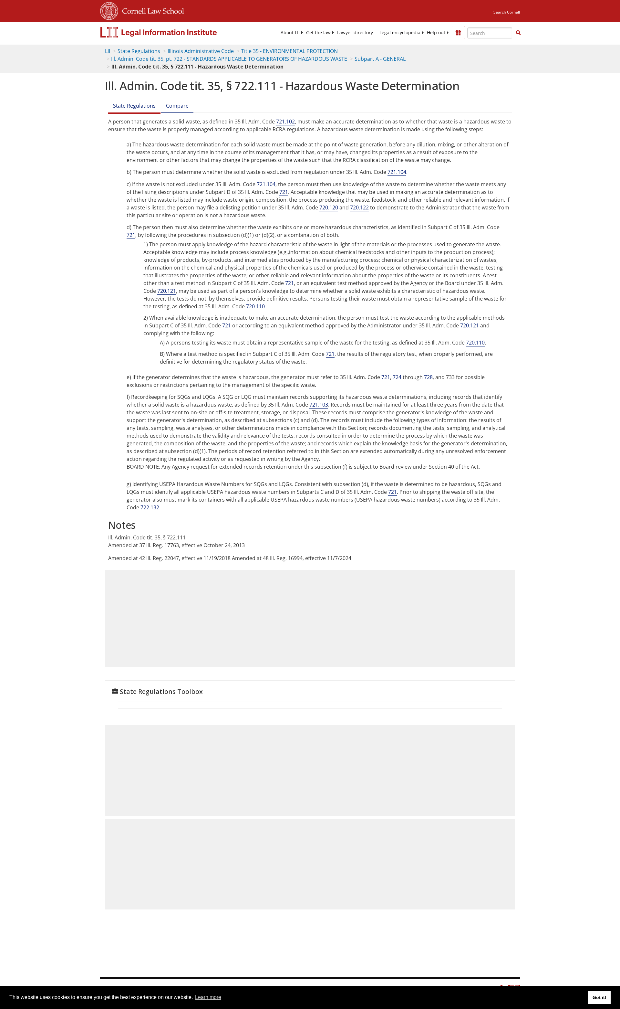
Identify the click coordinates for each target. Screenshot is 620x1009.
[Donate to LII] (458, 32)
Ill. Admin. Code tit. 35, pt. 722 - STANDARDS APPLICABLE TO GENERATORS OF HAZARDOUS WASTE (229, 58)
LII (107, 51)
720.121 (166, 290)
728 (428, 377)
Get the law (318, 33)
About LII (290, 33)
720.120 (328, 207)
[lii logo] (172, 32)
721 (283, 192)
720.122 (359, 207)
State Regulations (139, 51)
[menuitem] (290, 32)
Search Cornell (506, 12)
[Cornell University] (109, 10)
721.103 (318, 404)
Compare (177, 105)
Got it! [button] (599, 997)
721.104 (397, 171)
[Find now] (518, 33)
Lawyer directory (355, 33)
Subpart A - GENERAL (380, 58)
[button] (518, 32)
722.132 (149, 507)
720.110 (255, 306)
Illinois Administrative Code (201, 51)
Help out (436, 33)
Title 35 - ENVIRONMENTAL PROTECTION (289, 51)
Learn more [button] (208, 997)
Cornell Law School (151, 10)
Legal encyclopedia (399, 33)
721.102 (285, 121)
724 (397, 377)
